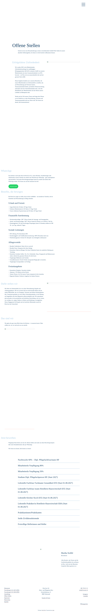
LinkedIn (85, 596)
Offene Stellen (7, 596)
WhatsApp (13, 186)
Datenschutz (7, 600)
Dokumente (7, 588)
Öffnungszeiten (84, 604)
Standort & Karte (46, 598)
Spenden (6, 601)
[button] (35, 561)
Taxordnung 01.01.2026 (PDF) (11, 592)
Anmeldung (7, 594)
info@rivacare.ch (83, 590)
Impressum (7, 598)
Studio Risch (44, 610)
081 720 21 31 (84, 588)
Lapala (53, 610)
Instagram (85, 594)
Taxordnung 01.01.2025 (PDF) (11, 590)
